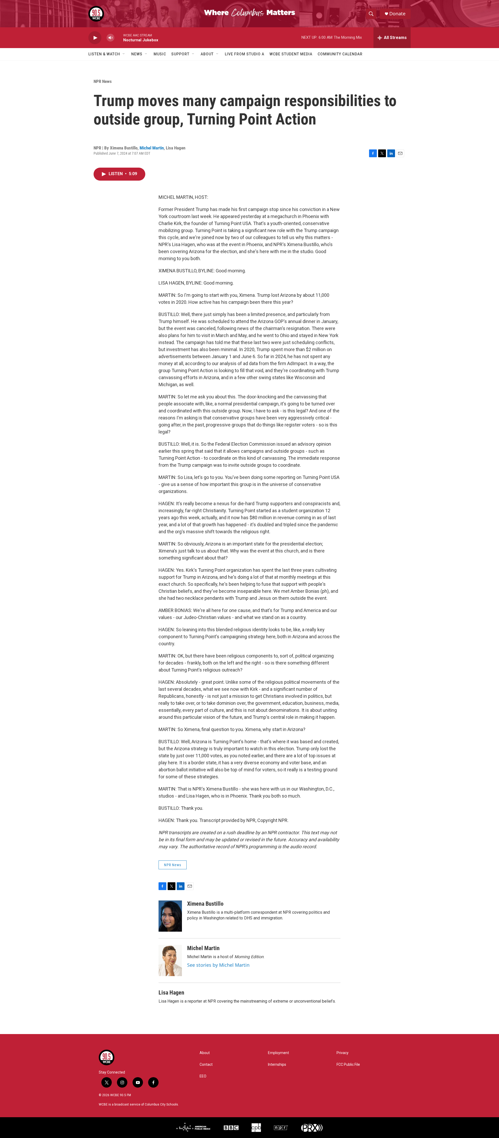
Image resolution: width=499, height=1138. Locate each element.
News (136, 54)
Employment (278, 1053)
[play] (95, 38)
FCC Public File (348, 1065)
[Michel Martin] (170, 960)
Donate (397, 13)
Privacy (343, 1053)
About (207, 54)
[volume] (110, 38)
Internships (277, 1065)
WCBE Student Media (291, 54)
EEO (203, 1076)
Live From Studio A (244, 54)
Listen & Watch (104, 54)
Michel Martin (152, 147)
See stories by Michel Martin (218, 965)
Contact (206, 1065)
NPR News (103, 81)
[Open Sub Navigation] (124, 54)
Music (160, 54)
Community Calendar (340, 54)
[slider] (119, 37)
